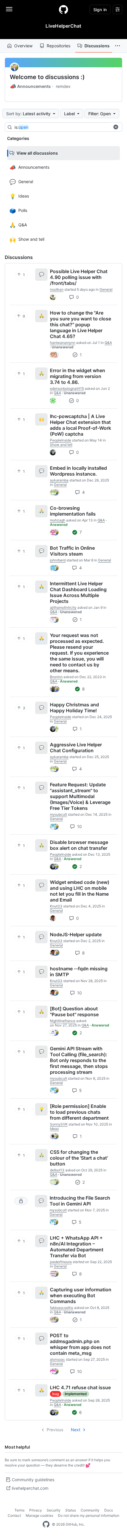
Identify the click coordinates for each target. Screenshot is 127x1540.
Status (70, 1510)
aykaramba (59, 480)
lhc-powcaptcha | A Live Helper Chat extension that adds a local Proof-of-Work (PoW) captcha (80, 425)
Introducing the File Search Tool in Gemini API (80, 1201)
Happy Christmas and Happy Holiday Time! (74, 707)
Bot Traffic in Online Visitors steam (72, 551)
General (106, 289)
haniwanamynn (62, 342)
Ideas (54, 1128)
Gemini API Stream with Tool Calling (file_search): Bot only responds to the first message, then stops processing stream (79, 1060)
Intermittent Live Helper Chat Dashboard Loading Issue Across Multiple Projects (78, 592)
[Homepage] (63, 9)
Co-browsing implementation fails (73, 511)
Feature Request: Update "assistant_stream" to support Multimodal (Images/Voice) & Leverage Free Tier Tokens (80, 796)
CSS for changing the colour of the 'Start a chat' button (79, 1158)
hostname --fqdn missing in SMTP (79, 971)
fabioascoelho (61, 1307)
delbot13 (57, 1170)
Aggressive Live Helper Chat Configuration (76, 747)
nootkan (57, 289)
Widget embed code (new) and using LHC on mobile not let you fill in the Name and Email (79, 891)
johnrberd (58, 560)
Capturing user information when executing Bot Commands (80, 1295)
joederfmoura (61, 1262)
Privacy (35, 1510)
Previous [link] (55, 1429)
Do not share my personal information (88, 1515)
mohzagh (57, 520)
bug (55, 1394)
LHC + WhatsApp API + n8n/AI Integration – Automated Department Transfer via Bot (76, 1246)
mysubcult (58, 814)
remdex (63, 86)
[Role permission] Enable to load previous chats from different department (79, 1112)
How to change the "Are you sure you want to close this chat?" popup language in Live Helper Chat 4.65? (80, 324)
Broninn (56, 677)
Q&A (108, 342)
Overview (23, 45)
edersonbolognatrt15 (67, 388)
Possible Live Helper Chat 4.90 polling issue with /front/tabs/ (79, 277)
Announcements (30, 86)
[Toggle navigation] (9, 9)
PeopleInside (60, 440)
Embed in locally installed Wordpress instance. (78, 471)
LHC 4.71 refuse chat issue (80, 1387)
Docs (108, 1510)
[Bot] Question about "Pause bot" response (74, 1011)
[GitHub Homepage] (46, 1524)
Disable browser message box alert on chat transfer (79, 845)
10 (79, 826)
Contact (14, 1515)
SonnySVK (59, 1124)
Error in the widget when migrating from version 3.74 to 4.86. (77, 376)
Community (90, 1510)
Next (75, 1429)
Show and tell (61, 444)
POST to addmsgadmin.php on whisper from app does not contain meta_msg (80, 1344)
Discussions (97, 45)
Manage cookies (39, 1515)
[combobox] (62, 127)
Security (54, 1510)
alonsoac (57, 1359)
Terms (19, 1510)
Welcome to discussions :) (47, 77)
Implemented (76, 1394)
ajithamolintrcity (63, 607)
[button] (117, 46)
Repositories (58, 45)
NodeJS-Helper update (76, 934)
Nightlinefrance (62, 1021)
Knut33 (56, 906)
